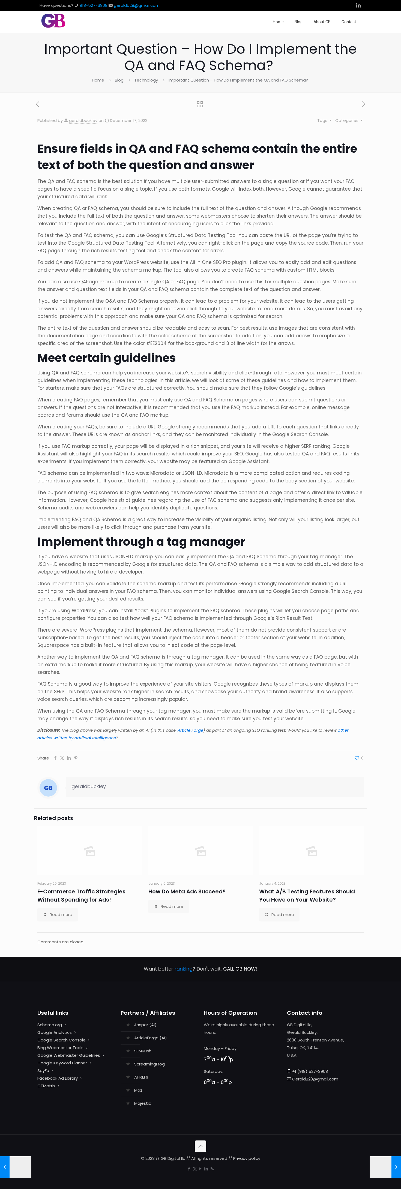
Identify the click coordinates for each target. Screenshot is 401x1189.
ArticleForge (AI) (150, 1038)
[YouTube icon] (201, 1169)
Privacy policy (246, 1158)
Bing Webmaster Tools (60, 1047)
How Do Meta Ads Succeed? (187, 891)
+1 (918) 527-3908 (310, 1071)
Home (98, 80)
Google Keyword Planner (62, 1063)
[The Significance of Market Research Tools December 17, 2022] (385, 1167)
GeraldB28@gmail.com (315, 1079)
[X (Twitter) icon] (195, 1169)
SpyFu (43, 1070)
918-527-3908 (93, 5)
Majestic (142, 1103)
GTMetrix (46, 1086)
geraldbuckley (83, 120)
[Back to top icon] (200, 1146)
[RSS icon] (212, 1169)
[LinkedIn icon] (206, 1169)
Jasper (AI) (145, 1025)
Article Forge (190, 730)
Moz (138, 1090)
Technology (146, 80)
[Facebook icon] (189, 1169)
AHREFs (141, 1077)
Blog (119, 80)
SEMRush (142, 1051)
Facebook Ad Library (57, 1078)
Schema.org (49, 1025)
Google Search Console (61, 1040)
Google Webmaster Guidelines (68, 1055)
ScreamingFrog (149, 1064)
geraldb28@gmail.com (137, 5)
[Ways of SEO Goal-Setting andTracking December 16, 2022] (15, 1167)
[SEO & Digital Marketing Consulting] (53, 26)
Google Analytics (54, 1032)
